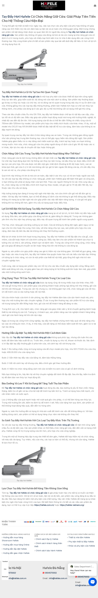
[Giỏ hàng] (95, 5)
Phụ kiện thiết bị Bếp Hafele (81, 541)
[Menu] (3, 5)
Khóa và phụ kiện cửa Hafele (81, 546)
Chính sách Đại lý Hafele (47, 539)
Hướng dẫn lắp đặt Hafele (15, 549)
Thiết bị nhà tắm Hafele (79, 537)
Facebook (5, 561)
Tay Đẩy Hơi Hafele (16, 16)
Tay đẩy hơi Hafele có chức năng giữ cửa (20, 96)
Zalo (5, 569)
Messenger (5, 576)
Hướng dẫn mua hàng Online (16, 545)
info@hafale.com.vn (17, 578)
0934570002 (51, 573)
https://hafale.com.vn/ (44, 505)
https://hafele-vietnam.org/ (72, 505)
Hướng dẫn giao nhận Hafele (16, 553)
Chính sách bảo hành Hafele (49, 550)
